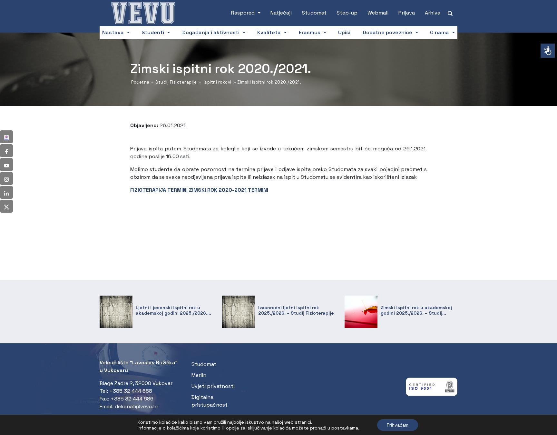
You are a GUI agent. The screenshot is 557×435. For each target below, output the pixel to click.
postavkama (344, 428)
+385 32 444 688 (130, 391)
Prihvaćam (397, 425)
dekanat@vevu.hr (136, 406)
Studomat (314, 12)
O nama (439, 32)
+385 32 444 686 (132, 398)
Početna (140, 82)
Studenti (153, 32)
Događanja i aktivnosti (210, 32)
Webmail (377, 12)
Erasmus (309, 32)
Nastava (113, 32)
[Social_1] (6, 136)
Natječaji (281, 12)
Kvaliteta (269, 32)
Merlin (198, 375)
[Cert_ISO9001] (431, 388)
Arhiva (432, 12)
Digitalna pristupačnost (209, 401)
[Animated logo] (143, 13)
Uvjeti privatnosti (213, 386)
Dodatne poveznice (387, 32)
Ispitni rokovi (217, 82)
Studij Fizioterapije (176, 82)
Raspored (243, 12)
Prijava (406, 12)
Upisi (344, 32)
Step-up (347, 12)
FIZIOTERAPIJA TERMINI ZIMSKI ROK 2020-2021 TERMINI (199, 190)
